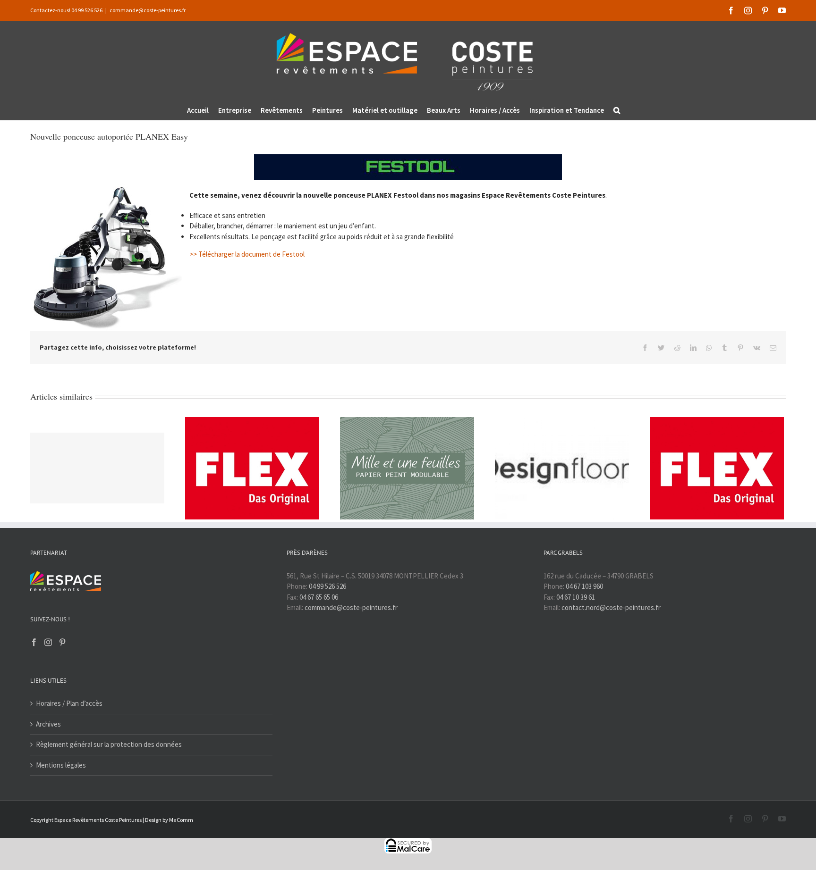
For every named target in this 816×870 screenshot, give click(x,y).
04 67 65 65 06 (318, 597)
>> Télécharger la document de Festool (247, 254)
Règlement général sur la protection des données (109, 744)
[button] (616, 110)
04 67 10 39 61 (575, 597)
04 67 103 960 (584, 586)
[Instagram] (48, 642)
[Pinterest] (62, 642)
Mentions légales (61, 765)
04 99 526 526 (327, 586)
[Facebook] (34, 642)
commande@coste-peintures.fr (148, 10)
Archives (48, 723)
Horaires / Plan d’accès (69, 703)
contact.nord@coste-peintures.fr (611, 607)
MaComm (181, 819)
